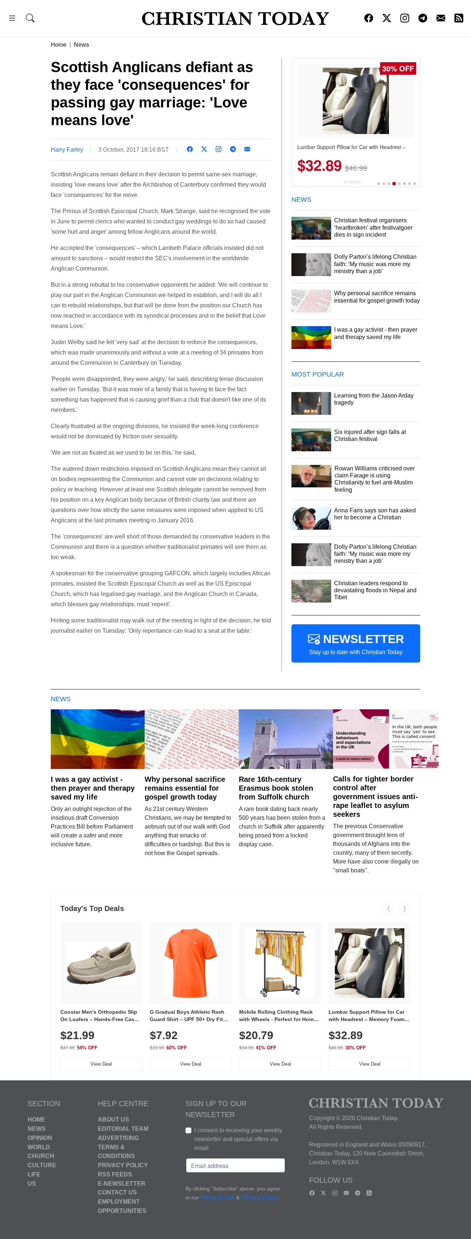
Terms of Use (218, 1198)
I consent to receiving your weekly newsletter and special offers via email (238, 1139)
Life (34, 1174)
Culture (42, 1165)
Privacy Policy (123, 1165)
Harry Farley (67, 150)
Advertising (118, 1138)
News (81, 45)
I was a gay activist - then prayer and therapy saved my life (93, 788)
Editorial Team (123, 1129)
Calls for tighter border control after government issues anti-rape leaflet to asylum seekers (375, 796)
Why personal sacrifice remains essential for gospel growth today (185, 788)
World (39, 1147)
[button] (12, 19)
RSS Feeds (115, 1174)
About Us (113, 1119)
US (32, 1183)
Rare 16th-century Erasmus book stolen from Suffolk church (276, 788)
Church (41, 1156)
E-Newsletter (121, 1183)
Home (59, 45)
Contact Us (117, 1192)
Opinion (40, 1138)
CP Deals (352, 182)
